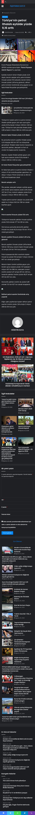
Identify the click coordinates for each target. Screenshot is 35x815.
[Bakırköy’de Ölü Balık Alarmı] (7, 599)
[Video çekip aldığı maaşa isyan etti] (7, 568)
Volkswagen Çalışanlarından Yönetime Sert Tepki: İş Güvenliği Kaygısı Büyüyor (23, 679)
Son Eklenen (17, 541)
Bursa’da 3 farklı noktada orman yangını (23, 700)
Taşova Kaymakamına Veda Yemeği (22, 624)
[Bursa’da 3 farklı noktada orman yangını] (7, 701)
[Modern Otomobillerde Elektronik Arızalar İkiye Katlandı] (7, 550)
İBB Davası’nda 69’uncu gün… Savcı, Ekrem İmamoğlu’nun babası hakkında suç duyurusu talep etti (17, 559)
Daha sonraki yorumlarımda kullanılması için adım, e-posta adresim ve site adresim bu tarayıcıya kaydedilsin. (16, 524)
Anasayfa (6, 13)
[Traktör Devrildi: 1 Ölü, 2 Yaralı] (7, 616)
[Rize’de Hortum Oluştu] (7, 608)
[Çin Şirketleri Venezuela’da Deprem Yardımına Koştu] (7, 110)
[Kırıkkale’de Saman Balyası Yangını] (7, 591)
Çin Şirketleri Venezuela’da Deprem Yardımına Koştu (22, 642)
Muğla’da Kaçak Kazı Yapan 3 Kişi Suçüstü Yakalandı (21, 660)
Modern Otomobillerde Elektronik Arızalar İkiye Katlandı (22, 550)
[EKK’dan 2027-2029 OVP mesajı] (25, 402)
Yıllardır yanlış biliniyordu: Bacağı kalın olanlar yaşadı (23, 710)
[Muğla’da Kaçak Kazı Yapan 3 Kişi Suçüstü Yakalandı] (7, 660)
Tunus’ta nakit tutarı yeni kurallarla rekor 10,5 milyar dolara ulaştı (9, 402)
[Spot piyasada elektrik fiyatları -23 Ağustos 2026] (25, 441)
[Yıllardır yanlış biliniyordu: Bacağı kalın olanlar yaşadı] (7, 710)
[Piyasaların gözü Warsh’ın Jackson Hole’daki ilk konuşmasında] (9, 420)
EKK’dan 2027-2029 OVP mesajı (25, 410)
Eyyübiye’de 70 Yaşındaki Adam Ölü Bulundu (23, 650)
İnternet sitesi (6, 514)
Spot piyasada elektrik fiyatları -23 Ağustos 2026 (25, 449)
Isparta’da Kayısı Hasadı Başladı (24, 427)
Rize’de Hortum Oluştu (22, 605)
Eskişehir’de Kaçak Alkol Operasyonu (22, 632)
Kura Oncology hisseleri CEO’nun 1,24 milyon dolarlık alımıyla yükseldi (15, 583)
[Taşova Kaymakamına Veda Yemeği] (7, 625)
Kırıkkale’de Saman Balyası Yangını (15, 1)
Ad (3, 500)
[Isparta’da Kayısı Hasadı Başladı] (25, 420)
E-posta (4, 507)
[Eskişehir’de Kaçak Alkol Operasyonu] (7, 633)
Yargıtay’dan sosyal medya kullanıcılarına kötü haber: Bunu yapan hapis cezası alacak (22, 691)
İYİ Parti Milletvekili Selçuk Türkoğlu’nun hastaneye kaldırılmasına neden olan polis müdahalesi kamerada (17, 669)
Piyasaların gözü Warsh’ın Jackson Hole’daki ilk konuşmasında (8, 429)
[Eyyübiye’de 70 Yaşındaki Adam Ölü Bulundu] (7, 651)
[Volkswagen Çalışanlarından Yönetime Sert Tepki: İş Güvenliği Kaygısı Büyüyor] (7, 679)
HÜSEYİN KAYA (9, 32)
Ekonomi (12, 13)
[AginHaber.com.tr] (17, 6)
